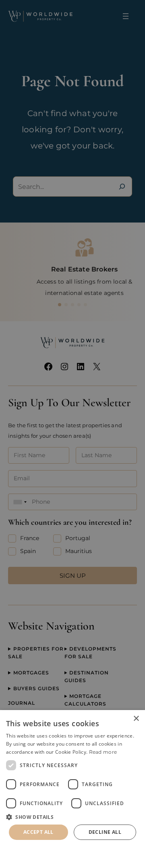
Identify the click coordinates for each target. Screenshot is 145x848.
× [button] (136, 719)
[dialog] (72, 779)
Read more (103, 752)
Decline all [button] (105, 832)
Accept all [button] (38, 832)
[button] (72, 817)
